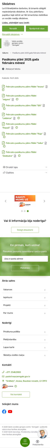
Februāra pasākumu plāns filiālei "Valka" (24, 143)
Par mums (8, 313)
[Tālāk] (44, 201)
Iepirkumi (7, 297)
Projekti (6, 305)
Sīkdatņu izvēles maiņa (13, 355)
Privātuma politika (11, 331)
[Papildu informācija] (3, 90)
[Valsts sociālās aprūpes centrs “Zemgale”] (23, 46)
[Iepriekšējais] (5, 201)
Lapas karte (8, 347)
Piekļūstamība (9, 339)
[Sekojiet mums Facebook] (4, 412)
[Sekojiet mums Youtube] (10, 411)
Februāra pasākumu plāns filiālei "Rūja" (24, 133)
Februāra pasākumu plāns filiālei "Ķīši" (24, 105)
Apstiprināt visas (36, 28)
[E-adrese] (7, 386)
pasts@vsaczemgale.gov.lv (18, 376)
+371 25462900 (13, 372)
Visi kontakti (16, 394)
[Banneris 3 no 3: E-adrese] (25, 201)
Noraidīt (13, 28)
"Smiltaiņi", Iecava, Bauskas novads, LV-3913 (26, 381)
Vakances (7, 289)
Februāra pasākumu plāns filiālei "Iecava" (25, 86)
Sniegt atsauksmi (25, 230)
